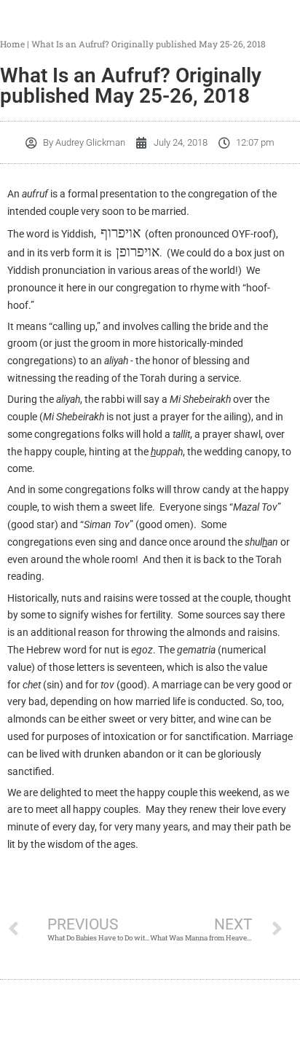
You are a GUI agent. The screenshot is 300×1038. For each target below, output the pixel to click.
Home (12, 44)
